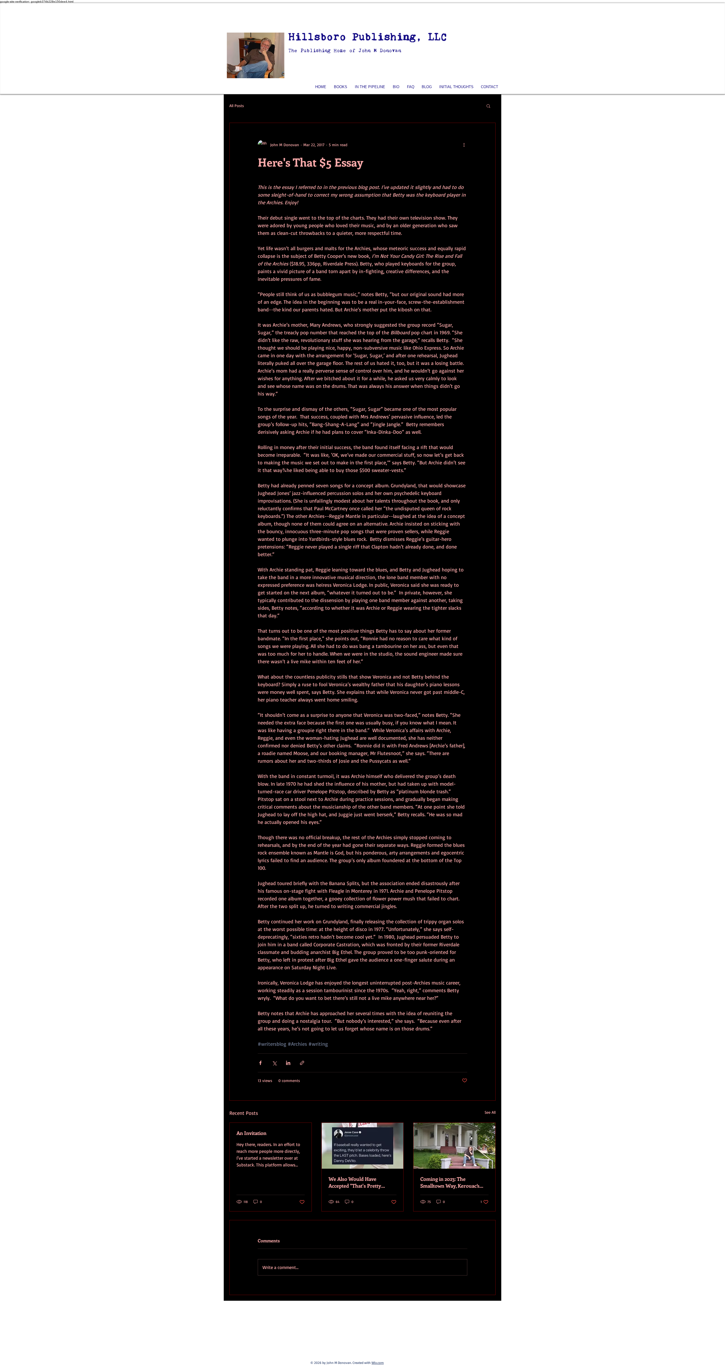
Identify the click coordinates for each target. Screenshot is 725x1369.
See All (490, 1112)
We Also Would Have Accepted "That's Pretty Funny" (355, 1182)
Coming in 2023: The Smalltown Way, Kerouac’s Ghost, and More (449, 1182)
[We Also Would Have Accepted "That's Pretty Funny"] (363, 1146)
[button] (488, 105)
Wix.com (378, 1363)
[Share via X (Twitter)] (274, 1063)
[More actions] (463, 144)
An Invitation (251, 1133)
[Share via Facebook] (260, 1063)
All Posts (236, 105)
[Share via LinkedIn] (288, 1063)
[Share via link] (302, 1063)
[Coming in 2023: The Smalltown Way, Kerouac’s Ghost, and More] (454, 1146)
